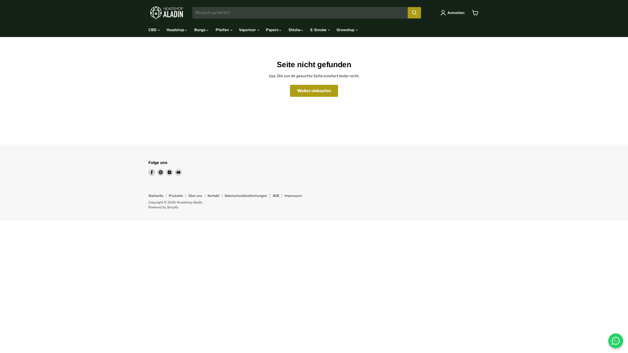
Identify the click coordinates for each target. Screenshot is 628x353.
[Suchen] (414, 12)
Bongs (200, 30)
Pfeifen (223, 30)
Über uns (195, 196)
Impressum (293, 196)
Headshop (176, 30)
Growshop (346, 30)
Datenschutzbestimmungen (246, 196)
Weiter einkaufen (314, 90)
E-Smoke (318, 30)
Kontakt (213, 196)
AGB (276, 196)
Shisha (294, 30)
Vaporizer (248, 30)
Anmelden (455, 13)
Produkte (176, 196)
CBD (152, 30)
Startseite (155, 196)
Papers (272, 30)
